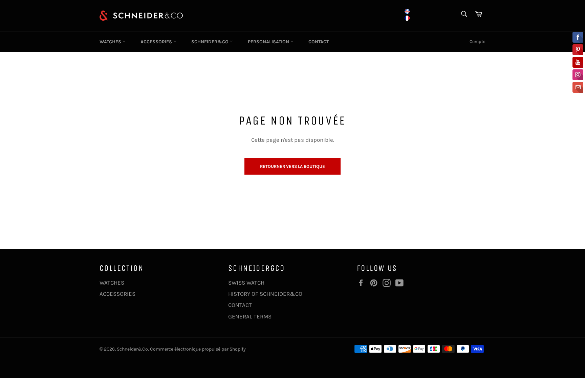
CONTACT (318, 42)
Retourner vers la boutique (292, 166)
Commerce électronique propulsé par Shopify (198, 349)
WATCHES (111, 42)
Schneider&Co (132, 349)
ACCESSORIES (156, 42)
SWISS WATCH (246, 282)
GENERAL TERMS (250, 316)
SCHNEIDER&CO (210, 42)
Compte (477, 41)
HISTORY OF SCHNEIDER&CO (265, 293)
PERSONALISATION (269, 42)
